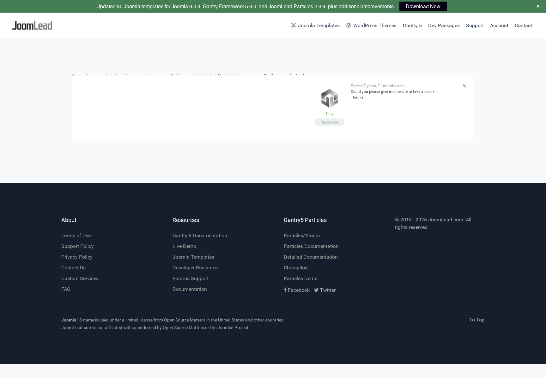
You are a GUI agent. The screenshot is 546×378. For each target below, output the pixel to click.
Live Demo (184, 246)
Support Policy (77, 246)
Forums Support (191, 278)
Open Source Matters (184, 319)
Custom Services (80, 278)
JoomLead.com (445, 220)
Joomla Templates (193, 257)
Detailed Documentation (311, 257)
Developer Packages (195, 268)
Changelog (296, 268)
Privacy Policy (77, 257)
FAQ (65, 289)
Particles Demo (301, 278)
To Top (477, 320)
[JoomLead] (41, 25)
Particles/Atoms (302, 235)
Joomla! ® (71, 319)
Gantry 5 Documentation (200, 235)
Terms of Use (76, 235)
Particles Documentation (311, 246)
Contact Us (73, 268)
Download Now (423, 6)
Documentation (190, 289)
